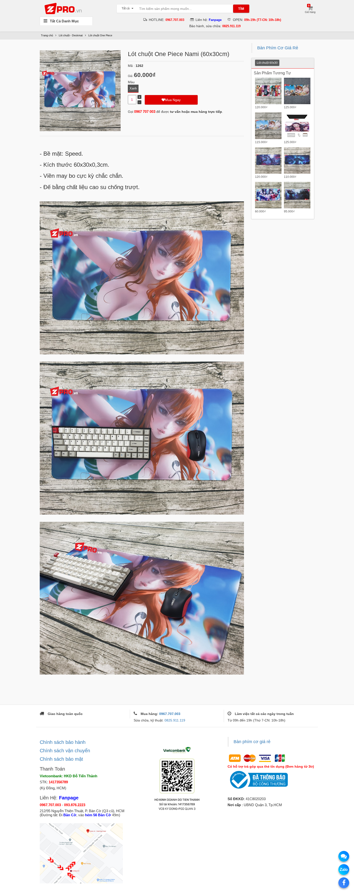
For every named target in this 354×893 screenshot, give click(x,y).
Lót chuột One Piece (100, 35)
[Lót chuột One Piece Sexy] (268, 125)
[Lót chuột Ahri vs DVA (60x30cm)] (268, 195)
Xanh (133, 88)
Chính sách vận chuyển (65, 750)
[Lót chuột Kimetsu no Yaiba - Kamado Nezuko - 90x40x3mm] (297, 125)
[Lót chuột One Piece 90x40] (268, 91)
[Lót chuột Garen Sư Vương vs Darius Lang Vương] (297, 195)
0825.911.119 (174, 720)
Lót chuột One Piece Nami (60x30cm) (178, 54)
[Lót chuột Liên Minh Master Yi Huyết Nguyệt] (268, 160)
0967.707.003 (169, 714)
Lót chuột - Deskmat (71, 35)
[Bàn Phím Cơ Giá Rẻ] (64, 8)
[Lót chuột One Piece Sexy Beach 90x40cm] (297, 91)
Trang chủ (47, 35)
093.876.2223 (74, 805)
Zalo (344, 869)
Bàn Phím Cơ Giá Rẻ (277, 47)
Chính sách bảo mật (61, 759)
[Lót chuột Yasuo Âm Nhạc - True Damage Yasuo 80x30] (297, 160)
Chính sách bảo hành (62, 742)
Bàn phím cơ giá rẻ (252, 741)
